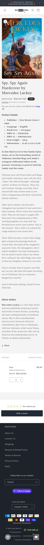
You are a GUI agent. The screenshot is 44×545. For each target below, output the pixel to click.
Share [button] (7, 345)
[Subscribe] (36, 482)
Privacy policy (15, 532)
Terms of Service (13, 455)
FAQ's (7, 466)
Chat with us (32, 530)
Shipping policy (14, 536)
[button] (5, 10)
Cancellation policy (30, 536)
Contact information (23, 540)
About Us (9, 433)
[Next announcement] (39, 3)
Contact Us (10, 439)
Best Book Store (18, 528)
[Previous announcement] (4, 3)
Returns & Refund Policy (16, 450)
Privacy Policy (11, 461)
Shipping (5, 102)
